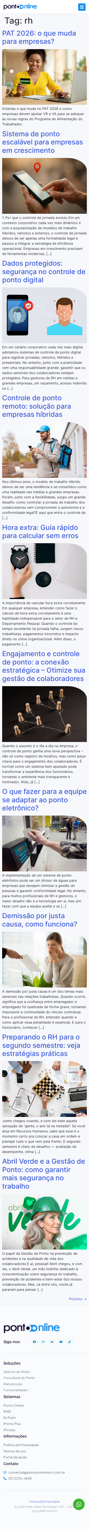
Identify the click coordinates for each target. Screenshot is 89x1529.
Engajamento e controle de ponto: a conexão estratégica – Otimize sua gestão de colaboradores (43, 666)
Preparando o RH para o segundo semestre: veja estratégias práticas (41, 1045)
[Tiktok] (69, 1342)
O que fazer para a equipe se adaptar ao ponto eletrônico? (44, 799)
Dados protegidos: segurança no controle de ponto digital (44, 271)
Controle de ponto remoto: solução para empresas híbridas (36, 406)
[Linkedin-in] (52, 1342)
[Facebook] (34, 1342)
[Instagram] (43, 1342)
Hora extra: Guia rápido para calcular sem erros (40, 531)
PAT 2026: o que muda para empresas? (39, 37)
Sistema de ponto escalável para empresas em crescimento (42, 142)
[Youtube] (60, 1342)
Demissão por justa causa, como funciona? (39, 920)
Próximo (78, 1299)
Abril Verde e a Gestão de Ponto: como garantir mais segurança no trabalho (43, 1173)
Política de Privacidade (44, 1501)
